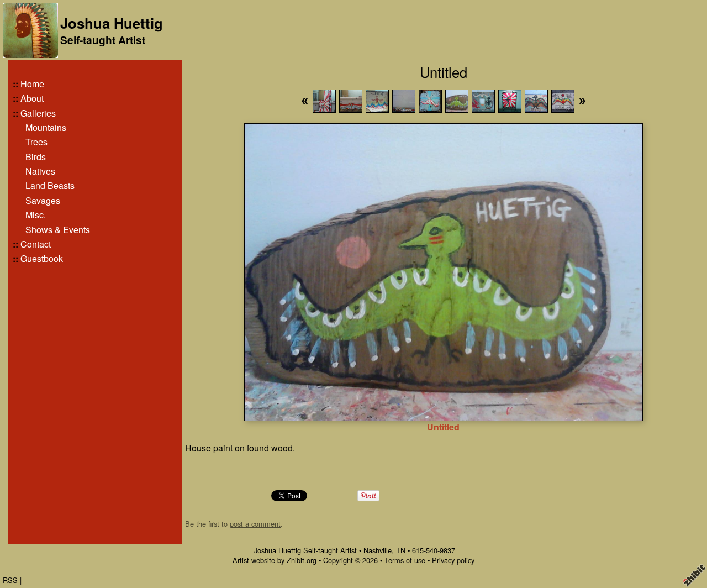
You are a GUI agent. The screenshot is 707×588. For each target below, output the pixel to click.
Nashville (377, 550)
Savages (42, 200)
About (32, 98)
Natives (40, 171)
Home (32, 83)
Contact (35, 244)
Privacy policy (453, 560)
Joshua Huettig (111, 23)
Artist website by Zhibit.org (274, 560)
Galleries (38, 113)
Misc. (35, 214)
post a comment (255, 523)
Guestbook (41, 258)
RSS (10, 580)
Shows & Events (57, 229)
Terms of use (404, 560)
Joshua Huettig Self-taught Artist (305, 550)
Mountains (45, 127)
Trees (36, 141)
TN (400, 550)
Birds (35, 156)
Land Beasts (50, 185)
